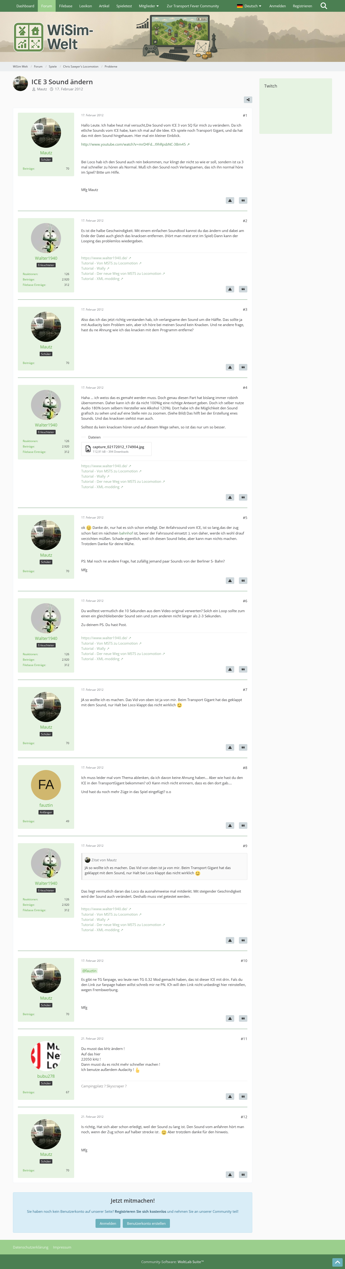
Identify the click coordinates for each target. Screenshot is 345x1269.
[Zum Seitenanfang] (337, 1262)
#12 (244, 1116)
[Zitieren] (243, 200)
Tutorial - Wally (93, 268)
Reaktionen (30, 274)
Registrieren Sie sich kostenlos (140, 1211)
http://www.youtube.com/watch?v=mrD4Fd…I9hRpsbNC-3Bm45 (133, 144)
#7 (245, 689)
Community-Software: (172, 1261)
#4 (245, 387)
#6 (245, 601)
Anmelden (277, 6)
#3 (245, 309)
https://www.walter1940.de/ (104, 257)
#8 (245, 767)
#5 (245, 517)
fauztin (90, 970)
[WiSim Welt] (172, 37)
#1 (245, 115)
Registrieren (302, 6)
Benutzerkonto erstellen (146, 1223)
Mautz (42, 89)
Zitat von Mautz (104, 860)
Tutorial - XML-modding (100, 278)
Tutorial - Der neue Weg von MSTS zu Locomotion (121, 273)
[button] (250, 6)
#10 (244, 960)
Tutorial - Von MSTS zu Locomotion (109, 263)
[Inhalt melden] (230, 200)
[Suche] (324, 6)
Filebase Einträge (34, 285)
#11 (244, 1038)
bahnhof (126, 533)
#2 (245, 220)
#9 (245, 845)
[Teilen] (248, 99)
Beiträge (28, 169)
